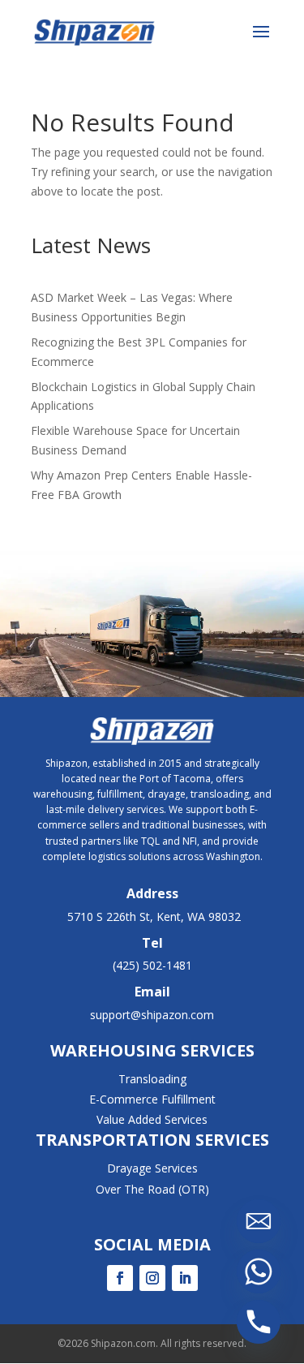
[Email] (258, 1221)
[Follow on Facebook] (120, 1278)
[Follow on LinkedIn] (185, 1278)
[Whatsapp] (258, 1271)
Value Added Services (152, 1119)
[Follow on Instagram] (152, 1278)
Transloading (152, 1078)
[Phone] (258, 1322)
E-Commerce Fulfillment (152, 1099)
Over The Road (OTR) (152, 1189)
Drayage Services (152, 1168)
